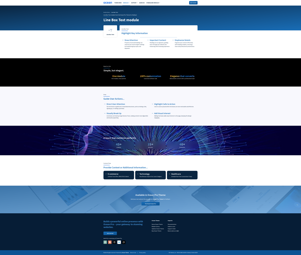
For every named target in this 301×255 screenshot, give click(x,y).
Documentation (172, 224)
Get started (110, 233)
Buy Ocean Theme (156, 231)
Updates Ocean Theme (158, 228)
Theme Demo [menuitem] (117, 3)
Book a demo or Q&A (173, 231)
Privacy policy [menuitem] (142, 252)
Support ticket (172, 228)
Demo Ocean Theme (157, 224)
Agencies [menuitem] (142, 3)
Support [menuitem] (133, 3)
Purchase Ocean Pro (150, 204)
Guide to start (171, 226)
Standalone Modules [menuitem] (152, 3)
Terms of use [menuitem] (133, 252)
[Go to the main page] (107, 3)
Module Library (156, 226)
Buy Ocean (193, 3)
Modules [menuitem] (125, 3)
